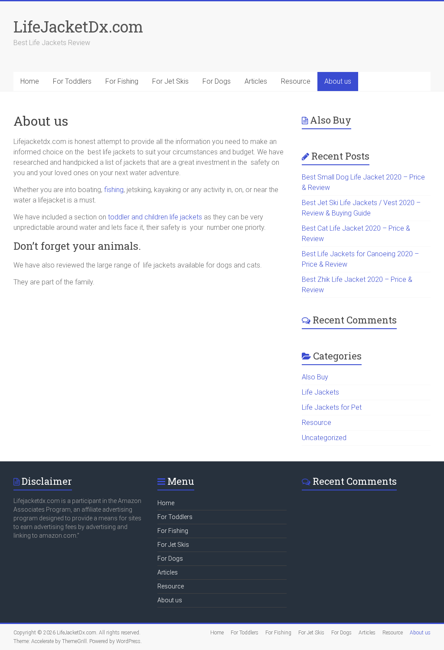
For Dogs (216, 81)
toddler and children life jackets (154, 217)
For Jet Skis (170, 81)
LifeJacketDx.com (78, 26)
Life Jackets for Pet (332, 407)
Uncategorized (324, 438)
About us (337, 81)
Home (29, 81)
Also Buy (315, 377)
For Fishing (121, 81)
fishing (113, 190)
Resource (295, 81)
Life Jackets (320, 392)
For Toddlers (72, 81)
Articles (256, 81)
